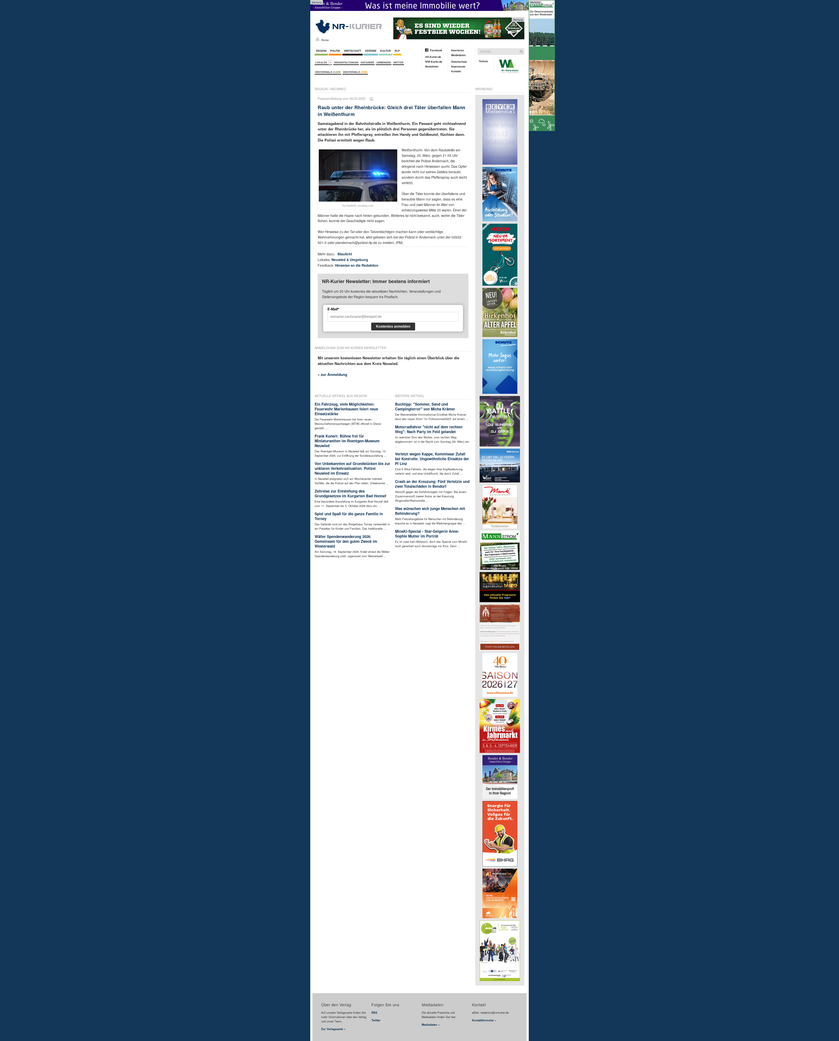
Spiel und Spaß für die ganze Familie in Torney (349, 516)
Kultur (386, 51)
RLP (397, 51)
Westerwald (328, 72)
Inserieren (457, 50)
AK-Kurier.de (433, 57)
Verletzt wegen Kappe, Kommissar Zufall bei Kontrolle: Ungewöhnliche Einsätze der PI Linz (432, 458)
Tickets (483, 61)
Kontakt (456, 71)
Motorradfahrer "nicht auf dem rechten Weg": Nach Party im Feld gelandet (428, 429)
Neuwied (338, 88)
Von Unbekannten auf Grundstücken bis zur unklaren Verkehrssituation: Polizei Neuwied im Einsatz (352, 468)
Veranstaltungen (346, 62)
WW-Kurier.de (433, 62)
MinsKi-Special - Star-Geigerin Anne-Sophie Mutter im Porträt (427, 534)
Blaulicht (345, 253)
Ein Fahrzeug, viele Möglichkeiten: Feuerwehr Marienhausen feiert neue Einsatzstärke (346, 408)
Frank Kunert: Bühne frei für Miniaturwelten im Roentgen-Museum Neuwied (347, 440)
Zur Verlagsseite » (333, 1029)
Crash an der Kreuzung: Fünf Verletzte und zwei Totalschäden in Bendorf (432, 484)
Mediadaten (458, 55)
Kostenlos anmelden (393, 326)
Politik (335, 51)
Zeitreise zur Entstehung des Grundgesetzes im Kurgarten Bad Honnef (350, 493)
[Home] (317, 39)
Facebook (436, 50)
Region (321, 51)
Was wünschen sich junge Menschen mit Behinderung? (430, 511)
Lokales (321, 62)
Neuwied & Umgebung (349, 259)
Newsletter (432, 66)
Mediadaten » (431, 1024)
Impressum (458, 66)
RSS (374, 1012)
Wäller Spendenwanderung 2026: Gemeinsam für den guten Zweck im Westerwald (346, 541)
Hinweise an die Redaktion (356, 265)
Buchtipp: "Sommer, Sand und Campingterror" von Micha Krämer (425, 406)
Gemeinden (383, 62)
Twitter (375, 1020)
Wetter (398, 62)
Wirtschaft (352, 51)
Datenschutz (459, 62)
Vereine (370, 51)
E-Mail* (333, 309)
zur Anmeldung (334, 374)
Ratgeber (367, 62)
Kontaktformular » (484, 1020)
